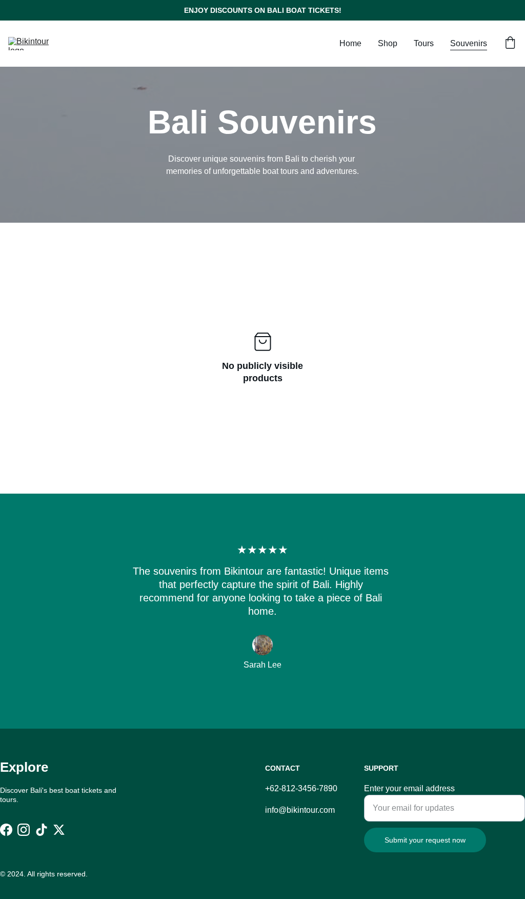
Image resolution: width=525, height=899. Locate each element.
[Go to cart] (510, 43)
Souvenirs (468, 43)
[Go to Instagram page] (23, 830)
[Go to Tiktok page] (41, 830)
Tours (424, 43)
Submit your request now (425, 840)
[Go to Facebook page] (6, 830)
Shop (387, 43)
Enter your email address (409, 788)
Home (350, 43)
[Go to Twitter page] (59, 830)
